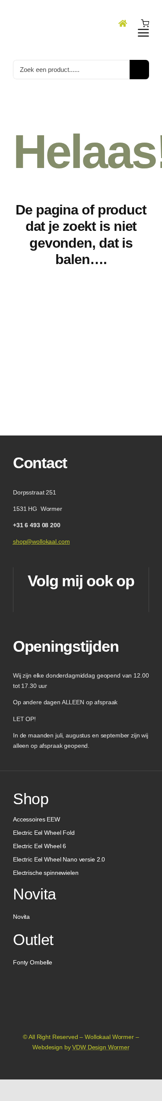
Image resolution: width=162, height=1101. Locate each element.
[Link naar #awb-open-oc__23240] (122, 23)
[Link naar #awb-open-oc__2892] (143, 33)
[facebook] (70, 603)
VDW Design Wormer (101, 1047)
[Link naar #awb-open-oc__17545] (145, 23)
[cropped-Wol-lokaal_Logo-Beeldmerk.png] (81, 987)
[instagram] (92, 603)
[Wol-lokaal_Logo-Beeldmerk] (45, 8)
